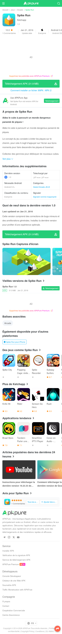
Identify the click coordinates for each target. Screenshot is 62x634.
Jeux (13, 9)
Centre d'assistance (11, 614)
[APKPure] (31, 3)
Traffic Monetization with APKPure (17, 589)
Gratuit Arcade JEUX (41, 187)
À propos (6, 601)
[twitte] (13, 537)
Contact (5, 605)
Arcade (20, 9)
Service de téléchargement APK (16, 559)
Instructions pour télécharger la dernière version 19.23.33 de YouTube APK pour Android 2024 (18, 484)
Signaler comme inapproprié (44, 196)
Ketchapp (21, 19)
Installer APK (8, 550)
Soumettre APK (9, 585)
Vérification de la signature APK (16, 555)
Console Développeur (11, 576)
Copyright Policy (27, 631)
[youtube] (18, 537)
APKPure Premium (10, 564)
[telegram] (4, 537)
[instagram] (9, 537)
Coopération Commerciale (13, 610)
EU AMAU (50, 631)
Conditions (40, 631)
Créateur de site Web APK (13, 580)
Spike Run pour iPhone (15, 342)
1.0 (10, 177)
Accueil (5, 9)
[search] (58, 3)
